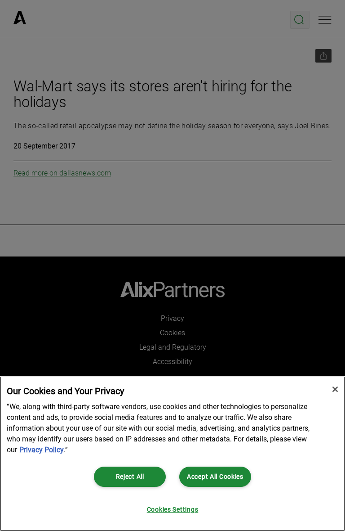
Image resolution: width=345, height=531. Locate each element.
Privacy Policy (41, 450)
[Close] (335, 389)
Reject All (130, 477)
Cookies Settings (173, 509)
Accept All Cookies (215, 477)
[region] (172, 453)
